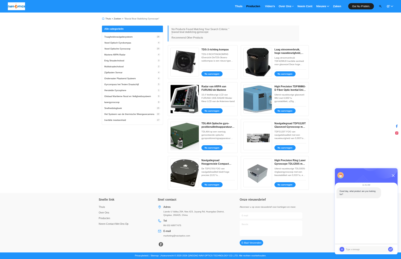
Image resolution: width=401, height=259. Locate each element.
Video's (270, 6)
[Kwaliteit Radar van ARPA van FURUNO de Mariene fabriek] (184, 99)
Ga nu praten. (361, 6)
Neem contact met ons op (304, 6)
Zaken (337, 6)
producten (104, 218)
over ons (104, 212)
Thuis (238, 6)
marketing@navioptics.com (176, 235)
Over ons (285, 6)
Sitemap (155, 255)
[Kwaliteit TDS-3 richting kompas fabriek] (184, 62)
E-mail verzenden (251, 242)
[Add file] (342, 249)
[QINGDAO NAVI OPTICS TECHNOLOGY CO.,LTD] (16, 6)
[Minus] (393, 175)
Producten (253, 6)
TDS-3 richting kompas (215, 49)
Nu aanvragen (212, 74)
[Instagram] (396, 133)
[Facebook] (396, 126)
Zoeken (117, 18)
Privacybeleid (141, 255)
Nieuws (321, 6)
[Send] (390, 249)
